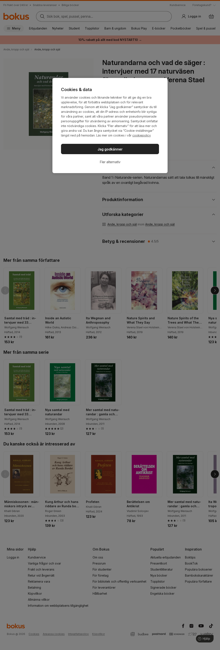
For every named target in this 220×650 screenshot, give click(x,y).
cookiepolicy (141, 135)
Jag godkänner (110, 149)
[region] (110, 125)
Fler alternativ (110, 162)
